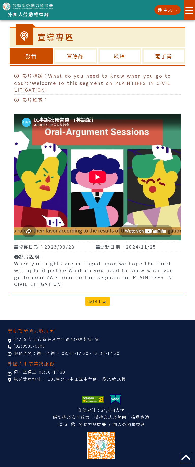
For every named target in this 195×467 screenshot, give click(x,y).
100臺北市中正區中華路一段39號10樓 (87, 379)
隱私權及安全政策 (71, 417)
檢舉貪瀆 (140, 417)
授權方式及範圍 (110, 417)
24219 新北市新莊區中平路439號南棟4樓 (56, 339)
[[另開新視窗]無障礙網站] (93, 399)
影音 (31, 56)
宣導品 (75, 56)
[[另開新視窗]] (115, 399)
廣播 (119, 56)
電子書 (164, 56)
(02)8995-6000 (29, 346)
